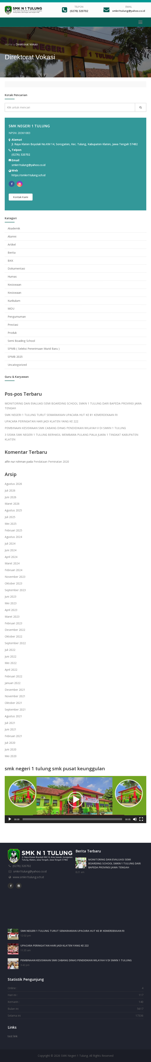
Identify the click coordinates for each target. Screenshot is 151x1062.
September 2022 (15, 643)
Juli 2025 (10, 517)
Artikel (12, 244)
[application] (75, 799)
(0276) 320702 (79, 11)
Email (128, 6)
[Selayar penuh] (141, 819)
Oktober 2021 (13, 703)
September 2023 (15, 590)
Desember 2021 (15, 689)
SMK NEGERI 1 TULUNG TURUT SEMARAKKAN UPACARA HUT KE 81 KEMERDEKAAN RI (61, 415)
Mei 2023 (11, 603)
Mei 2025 (11, 523)
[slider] (72, 819)
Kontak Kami (20, 197)
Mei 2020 (11, 756)
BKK (10, 260)
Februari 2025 (13, 530)
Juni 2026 (10, 497)
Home (9, 44)
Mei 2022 (11, 663)
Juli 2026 (10, 490)
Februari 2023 (13, 623)
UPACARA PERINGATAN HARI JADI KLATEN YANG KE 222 (41, 421)
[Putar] (10, 819)
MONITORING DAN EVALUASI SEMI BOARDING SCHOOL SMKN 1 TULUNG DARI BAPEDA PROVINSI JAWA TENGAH (114, 863)
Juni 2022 (10, 656)
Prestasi (13, 324)
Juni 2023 (10, 596)
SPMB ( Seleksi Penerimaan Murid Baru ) (34, 348)
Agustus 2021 (13, 716)
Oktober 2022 (13, 636)
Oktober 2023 (13, 583)
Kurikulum (14, 301)
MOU (11, 308)
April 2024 (11, 557)
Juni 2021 (10, 729)
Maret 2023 (12, 616)
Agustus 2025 (13, 510)
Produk (12, 333)
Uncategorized (17, 365)
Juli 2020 (10, 743)
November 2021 (15, 696)
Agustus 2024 (13, 537)
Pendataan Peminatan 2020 (51, 461)
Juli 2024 (10, 543)
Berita (12, 252)
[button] (75, 799)
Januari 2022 (12, 683)
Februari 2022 (13, 676)
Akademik (14, 228)
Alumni (12, 236)
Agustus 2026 (13, 484)
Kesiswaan (14, 284)
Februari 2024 (13, 570)
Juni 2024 (10, 550)
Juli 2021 (10, 723)
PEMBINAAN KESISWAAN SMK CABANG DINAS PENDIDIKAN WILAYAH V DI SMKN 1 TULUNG (65, 428)
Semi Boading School (21, 341)
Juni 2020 (10, 749)
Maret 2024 (12, 563)
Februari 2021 (13, 736)
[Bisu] (135, 819)
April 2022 (11, 669)
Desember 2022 (15, 630)
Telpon (79, 6)
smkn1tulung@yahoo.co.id (128, 11)
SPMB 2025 (15, 357)
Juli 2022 (10, 650)
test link (12, 1036)
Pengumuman (17, 316)
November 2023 (15, 577)
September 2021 (15, 709)
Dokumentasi (16, 268)
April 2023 (11, 610)
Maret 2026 (12, 503)
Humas (12, 276)
